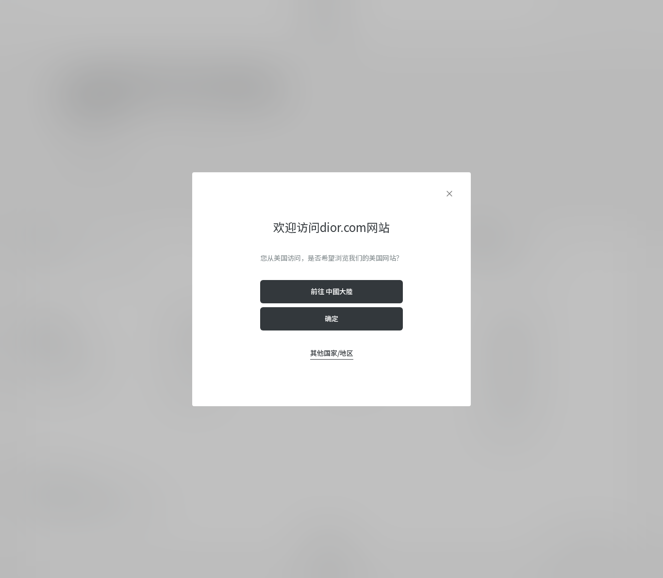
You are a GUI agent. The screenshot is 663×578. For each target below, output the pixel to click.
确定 (331, 318)
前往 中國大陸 (332, 291)
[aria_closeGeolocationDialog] (449, 193)
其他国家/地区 (331, 353)
